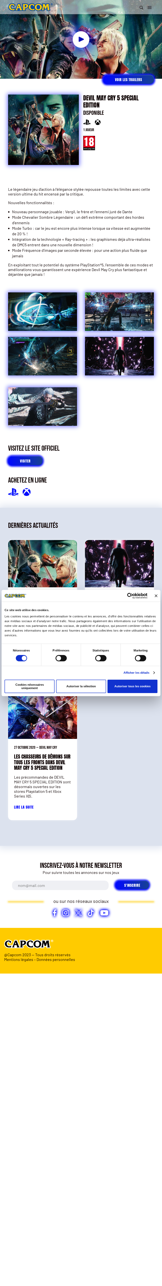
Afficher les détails (136, 672)
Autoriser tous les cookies (132, 686)
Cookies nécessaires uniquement (29, 686)
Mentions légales (18, 959)
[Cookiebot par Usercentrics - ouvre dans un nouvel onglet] (130, 596)
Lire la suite (24, 807)
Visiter (25, 461)
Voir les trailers (128, 79)
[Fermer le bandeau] (156, 595)
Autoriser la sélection (81, 686)
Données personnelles (56, 959)
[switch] (61, 658)
